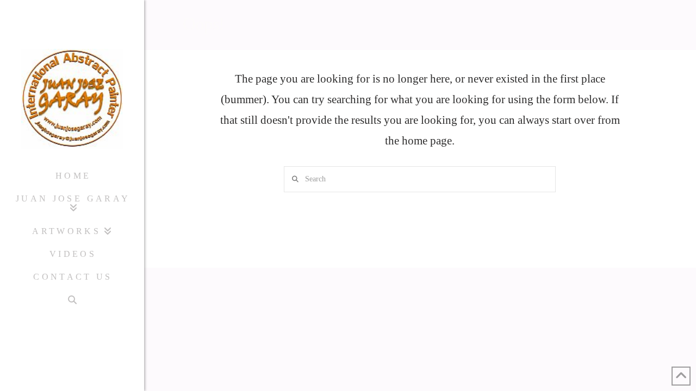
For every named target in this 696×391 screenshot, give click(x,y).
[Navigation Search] (72, 300)
